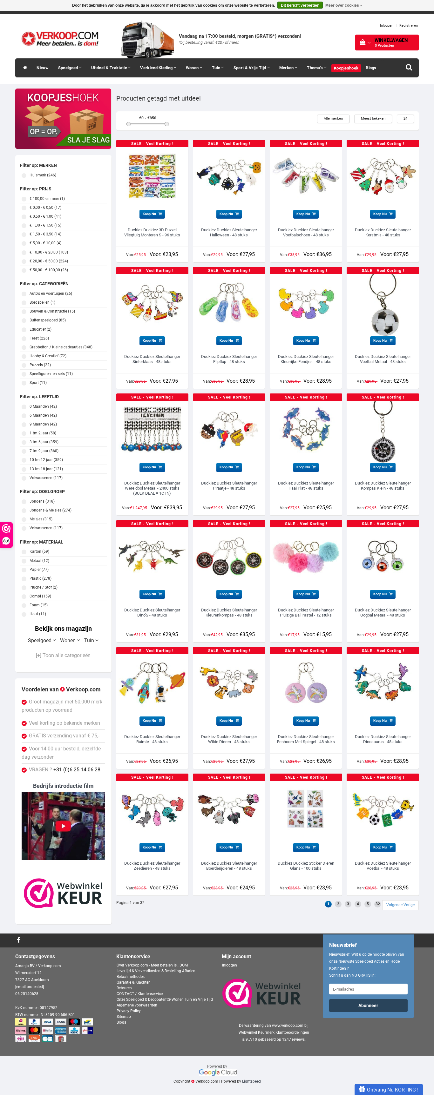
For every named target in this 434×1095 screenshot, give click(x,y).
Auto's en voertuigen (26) (24, 294)
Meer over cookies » (343, 5)
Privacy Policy (129, 1011)
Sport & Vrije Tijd (250, 67)
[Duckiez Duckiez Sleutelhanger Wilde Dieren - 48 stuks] (229, 682)
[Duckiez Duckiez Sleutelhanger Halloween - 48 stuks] (229, 176)
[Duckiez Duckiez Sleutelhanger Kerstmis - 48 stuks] (383, 176)
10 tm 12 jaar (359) (24, 460)
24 (405, 118)
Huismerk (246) (24, 175)
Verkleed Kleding (156, 67)
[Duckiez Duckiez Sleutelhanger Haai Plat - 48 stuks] (306, 429)
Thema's (315, 67)
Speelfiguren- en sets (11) (24, 374)
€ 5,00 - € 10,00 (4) (24, 243)
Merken (287, 67)
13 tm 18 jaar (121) (24, 469)
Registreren (408, 25)
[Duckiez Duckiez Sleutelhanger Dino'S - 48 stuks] (152, 556)
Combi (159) (24, 596)
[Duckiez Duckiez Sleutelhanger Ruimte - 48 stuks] (152, 682)
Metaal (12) (24, 561)
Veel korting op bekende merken (64, 723)
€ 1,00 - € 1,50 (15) (24, 225)
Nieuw (43, 67)
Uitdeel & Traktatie (109, 67)
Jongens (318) (24, 501)
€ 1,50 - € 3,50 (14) (24, 234)
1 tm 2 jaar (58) (24, 433)
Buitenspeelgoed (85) (24, 320)
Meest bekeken (373, 118)
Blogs (371, 67)
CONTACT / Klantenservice (140, 994)
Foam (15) (24, 605)
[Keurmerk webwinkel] (63, 893)
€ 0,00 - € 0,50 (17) (24, 208)
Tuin (216, 67)
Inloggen (386, 25)
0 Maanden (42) (24, 407)
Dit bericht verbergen (300, 5)
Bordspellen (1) (24, 302)
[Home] (23, 67)
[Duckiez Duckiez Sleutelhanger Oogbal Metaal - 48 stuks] (383, 556)
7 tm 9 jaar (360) (24, 451)
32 (378, 904)
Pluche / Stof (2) (24, 587)
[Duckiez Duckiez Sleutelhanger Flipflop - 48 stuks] (229, 302)
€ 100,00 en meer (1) (24, 199)
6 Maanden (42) (24, 415)
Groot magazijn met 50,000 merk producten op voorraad (62, 706)
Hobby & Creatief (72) (24, 356)
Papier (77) (24, 570)
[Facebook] (19, 940)
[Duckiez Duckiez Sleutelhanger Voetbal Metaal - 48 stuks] (383, 302)
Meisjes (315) (24, 519)
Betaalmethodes (131, 976)
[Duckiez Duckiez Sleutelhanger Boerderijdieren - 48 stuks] (229, 809)
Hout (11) (24, 614)
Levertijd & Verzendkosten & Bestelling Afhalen (156, 971)
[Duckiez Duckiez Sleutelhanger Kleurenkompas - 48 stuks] (229, 556)
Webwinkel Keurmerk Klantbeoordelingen (274, 1032)
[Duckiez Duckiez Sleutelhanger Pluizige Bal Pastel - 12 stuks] (306, 556)
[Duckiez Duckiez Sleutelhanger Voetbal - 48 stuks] (383, 809)
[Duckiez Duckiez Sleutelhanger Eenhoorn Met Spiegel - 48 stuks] (306, 682)
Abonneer (368, 1005)
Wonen (193, 67)
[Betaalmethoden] (54, 1031)
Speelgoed (68, 67)
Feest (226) (24, 338)
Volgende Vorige (400, 905)
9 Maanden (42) (24, 424)
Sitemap (124, 1016)
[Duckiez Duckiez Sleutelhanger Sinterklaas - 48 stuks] (152, 302)
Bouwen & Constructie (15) (24, 311)
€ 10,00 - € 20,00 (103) (24, 252)
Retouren (124, 988)
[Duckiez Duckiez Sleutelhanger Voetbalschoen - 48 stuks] (306, 176)
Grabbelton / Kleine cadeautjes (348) (24, 347)
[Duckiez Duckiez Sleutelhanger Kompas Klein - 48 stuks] (383, 429)
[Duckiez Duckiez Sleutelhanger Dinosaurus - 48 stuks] (383, 682)
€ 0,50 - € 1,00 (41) (24, 216)
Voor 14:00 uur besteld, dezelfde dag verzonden (61, 753)
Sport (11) (24, 383)
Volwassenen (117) (24, 478)
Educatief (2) (24, 329)
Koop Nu (150, 214)
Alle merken (333, 118)
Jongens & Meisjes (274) (24, 510)
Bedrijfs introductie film (63, 785)
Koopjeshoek (346, 68)
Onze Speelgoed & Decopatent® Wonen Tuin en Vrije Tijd (165, 999)
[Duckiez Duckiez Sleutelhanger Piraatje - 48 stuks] (229, 429)
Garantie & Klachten (134, 982)
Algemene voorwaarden (137, 1005)
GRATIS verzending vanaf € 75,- (64, 736)
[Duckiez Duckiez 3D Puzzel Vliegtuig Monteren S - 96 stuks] (152, 176)
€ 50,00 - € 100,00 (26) (24, 270)
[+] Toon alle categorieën (63, 655)
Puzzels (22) (24, 365)
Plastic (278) (24, 579)
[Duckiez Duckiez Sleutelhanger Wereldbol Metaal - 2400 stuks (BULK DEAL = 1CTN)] (152, 429)
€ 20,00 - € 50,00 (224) (24, 261)
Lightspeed (251, 1081)
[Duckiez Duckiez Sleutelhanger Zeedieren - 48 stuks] (152, 809)
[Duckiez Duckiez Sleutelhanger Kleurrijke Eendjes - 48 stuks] (306, 302)
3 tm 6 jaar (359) (24, 442)
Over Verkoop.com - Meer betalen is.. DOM (152, 965)
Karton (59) (24, 552)
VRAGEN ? (64, 770)
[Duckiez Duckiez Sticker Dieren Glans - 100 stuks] (306, 809)
